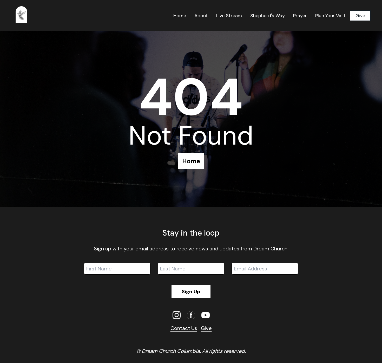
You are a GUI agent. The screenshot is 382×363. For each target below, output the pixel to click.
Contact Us (183, 328)
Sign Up (191, 291)
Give (360, 15)
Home (191, 161)
